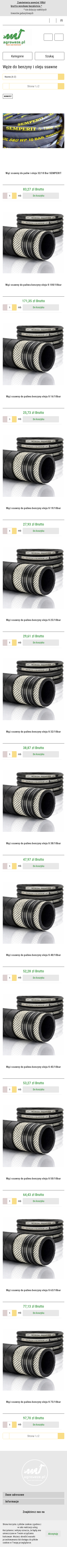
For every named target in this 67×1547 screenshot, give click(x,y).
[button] (60, 20)
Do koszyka (39, 195)
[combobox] (33, 77)
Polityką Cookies (10, 1527)
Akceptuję (53, 1533)
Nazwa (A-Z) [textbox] (10, 76)
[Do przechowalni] (62, 195)
